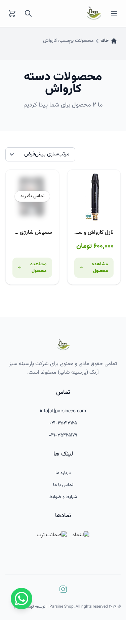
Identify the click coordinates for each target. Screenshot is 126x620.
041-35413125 (63, 423)
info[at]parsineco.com (63, 411)
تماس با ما (63, 485)
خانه (104, 41)
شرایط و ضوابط (63, 497)
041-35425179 (63, 435)
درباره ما (63, 473)
